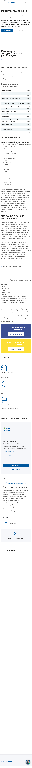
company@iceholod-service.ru (13, 455)
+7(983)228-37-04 (9, 452)
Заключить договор (16, 334)
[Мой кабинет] (26, 2)
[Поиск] (29, 2)
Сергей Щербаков (9, 441)
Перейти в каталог (15, 349)
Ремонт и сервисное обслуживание (15, 487)
